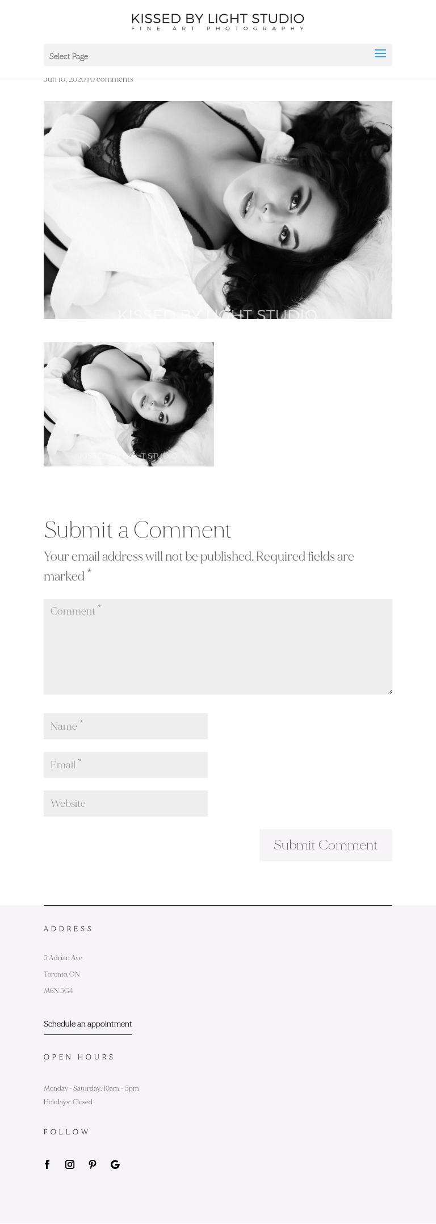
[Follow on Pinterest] (92, 1164)
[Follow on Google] (115, 1164)
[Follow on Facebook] (47, 1164)
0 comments (111, 79)
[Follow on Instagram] (70, 1164)
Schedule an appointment (88, 1024)
